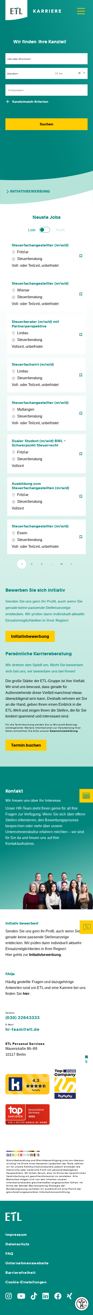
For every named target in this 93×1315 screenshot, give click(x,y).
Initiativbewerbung (30, 191)
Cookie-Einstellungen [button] (25, 1282)
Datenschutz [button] (17, 1244)
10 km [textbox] (59, 73)
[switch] (44, 230)
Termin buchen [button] (26, 745)
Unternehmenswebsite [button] (27, 1263)
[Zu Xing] (69, 1297)
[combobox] (70, 73)
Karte (60, 230)
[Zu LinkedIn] (45, 1297)
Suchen (46, 124)
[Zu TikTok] (34, 1297)
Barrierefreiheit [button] (20, 1272)
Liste (32, 230)
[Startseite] (13, 1216)
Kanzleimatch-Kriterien (30, 101)
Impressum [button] (16, 1234)
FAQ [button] (9, 1253)
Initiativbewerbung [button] (30, 636)
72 (61, 564)
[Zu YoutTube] (21, 1297)
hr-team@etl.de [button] (22, 1029)
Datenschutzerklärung (64, 730)
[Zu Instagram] (8, 1297)
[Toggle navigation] (81, 11)
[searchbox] (44, 90)
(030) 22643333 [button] (22, 1017)
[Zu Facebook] (57, 1297)
